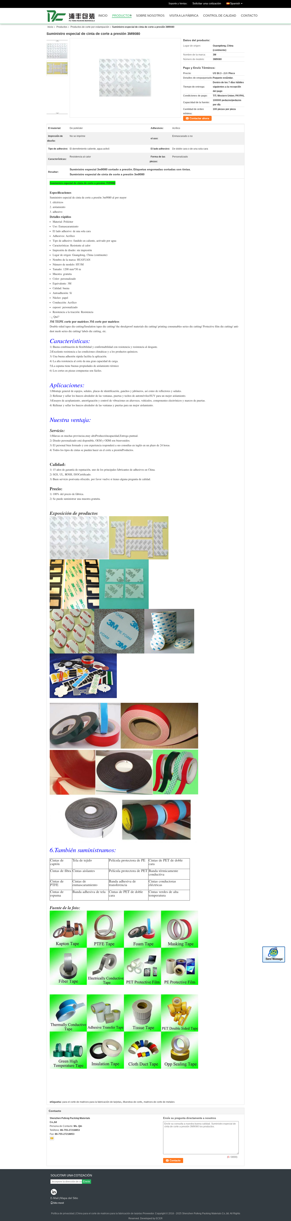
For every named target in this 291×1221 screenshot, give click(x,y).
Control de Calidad (219, 15)
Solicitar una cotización (206, 3)
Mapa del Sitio (69, 1198)
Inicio (102, 15)
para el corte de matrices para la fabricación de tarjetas (91, 1102)
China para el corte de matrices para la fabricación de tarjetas (109, 1213)
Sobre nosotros (150, 15)
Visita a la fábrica (183, 15)
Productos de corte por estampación (89, 27)
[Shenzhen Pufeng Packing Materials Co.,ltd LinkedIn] (53, 1192)
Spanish (235, 3)
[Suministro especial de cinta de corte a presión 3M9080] (125, 77)
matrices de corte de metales (159, 1102)
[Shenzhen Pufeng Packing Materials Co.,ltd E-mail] (52, 1138)
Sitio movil (58, 1203)
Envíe (86, 1181)
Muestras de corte (132, 1102)
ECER (159, 1218)
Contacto (249, 15)
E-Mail (54, 1198)
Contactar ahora (199, 118)
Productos (121, 15)
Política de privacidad (62, 1213)
